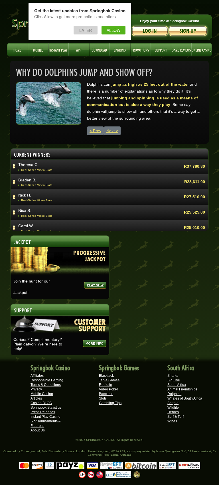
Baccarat (106, 394)
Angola (173, 403)
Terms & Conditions (46, 385)
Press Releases (43, 412)
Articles (36, 398)
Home (17, 49)
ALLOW (113, 30)
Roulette (105, 385)
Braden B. (27, 180)
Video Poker (108, 389)
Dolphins (174, 394)
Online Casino (202, 49)
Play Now (95, 285)
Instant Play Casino (45, 417)
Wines (172, 421)
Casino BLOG (41, 403)
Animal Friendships (182, 389)
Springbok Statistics (46, 408)
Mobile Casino (42, 394)
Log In (150, 31)
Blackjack (106, 376)
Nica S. (24, 210)
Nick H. (24, 195)
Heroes (173, 412)
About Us (38, 430)
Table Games (109, 380)
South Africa (176, 385)
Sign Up (188, 31)
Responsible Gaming (47, 380)
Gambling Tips (110, 403)
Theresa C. (28, 164)
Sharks (172, 376)
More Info (95, 343)
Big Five (173, 380)
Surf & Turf (175, 417)
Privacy (36, 389)
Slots (103, 398)
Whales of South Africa (184, 398)
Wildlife (173, 408)
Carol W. (26, 226)
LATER (85, 30)
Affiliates (37, 376)
